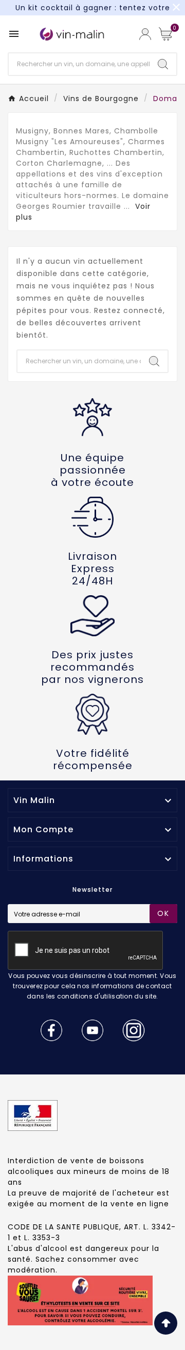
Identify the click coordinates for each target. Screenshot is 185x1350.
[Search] (163, 64)
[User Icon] (145, 34)
